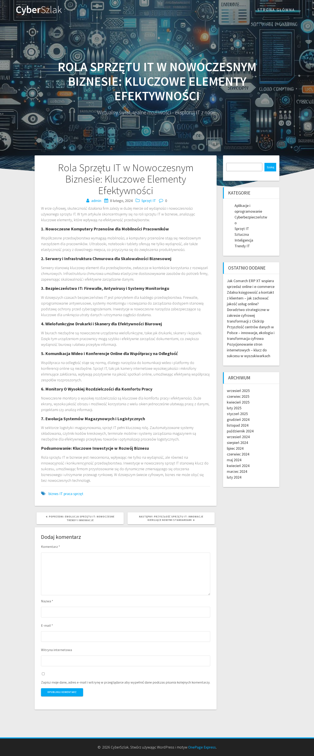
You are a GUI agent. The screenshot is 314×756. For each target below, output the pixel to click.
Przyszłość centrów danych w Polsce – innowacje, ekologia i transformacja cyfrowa (250, 332)
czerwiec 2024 (238, 454)
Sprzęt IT (148, 200)
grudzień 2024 (238, 419)
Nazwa (47, 601)
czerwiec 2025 (238, 396)
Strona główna (276, 9)
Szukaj (270, 167)
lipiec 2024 (235, 448)
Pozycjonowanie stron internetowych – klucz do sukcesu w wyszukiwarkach (248, 350)
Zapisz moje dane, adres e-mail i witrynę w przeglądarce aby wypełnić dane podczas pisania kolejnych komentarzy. (125, 682)
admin (96, 200)
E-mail (47, 625)
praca (68, 493)
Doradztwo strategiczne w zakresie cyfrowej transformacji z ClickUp (248, 315)
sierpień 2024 (237, 442)
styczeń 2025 (237, 413)
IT (61, 493)
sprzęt (78, 493)
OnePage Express (202, 747)
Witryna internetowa (56, 650)
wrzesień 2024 (238, 436)
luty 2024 (234, 477)
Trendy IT (242, 245)
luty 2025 (234, 407)
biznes (53, 493)
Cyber (39, 10)
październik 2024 (240, 431)
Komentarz (50, 546)
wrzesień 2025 (238, 390)
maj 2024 (234, 459)
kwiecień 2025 (238, 402)
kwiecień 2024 (238, 465)
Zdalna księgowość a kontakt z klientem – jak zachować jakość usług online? (250, 298)
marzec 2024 (237, 471)
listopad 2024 (237, 425)
